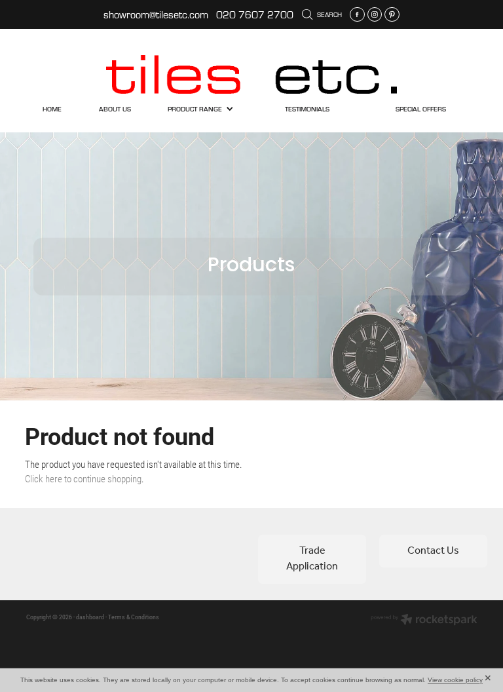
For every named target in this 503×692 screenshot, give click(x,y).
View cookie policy (455, 679)
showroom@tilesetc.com (155, 14)
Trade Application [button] (312, 559)
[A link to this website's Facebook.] (357, 14)
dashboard (90, 617)
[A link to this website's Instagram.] (374, 14)
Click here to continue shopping (83, 478)
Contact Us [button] (433, 551)
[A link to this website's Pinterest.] (392, 14)
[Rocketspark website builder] (424, 620)
